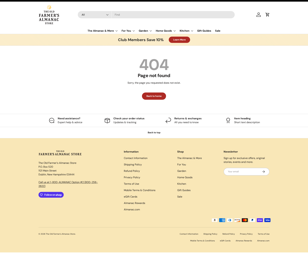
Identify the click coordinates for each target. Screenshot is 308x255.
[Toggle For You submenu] (134, 31)
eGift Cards (130, 196)
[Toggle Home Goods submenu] (174, 31)
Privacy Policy (132, 177)
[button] (267, 14)
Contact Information (135, 158)
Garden (143, 30)
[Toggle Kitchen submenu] (192, 31)
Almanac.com (132, 209)
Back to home (154, 96)
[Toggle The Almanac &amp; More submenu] (116, 31)
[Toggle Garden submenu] (151, 31)
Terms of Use (131, 183)
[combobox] (156, 14)
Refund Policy (132, 171)
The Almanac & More (101, 30)
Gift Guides (204, 30)
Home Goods (164, 30)
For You (126, 30)
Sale (217, 30)
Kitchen (184, 30)
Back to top (154, 132)
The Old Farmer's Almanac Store (60, 234)
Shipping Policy (133, 164)
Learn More (179, 39)
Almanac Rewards (134, 203)
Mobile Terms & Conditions (139, 190)
